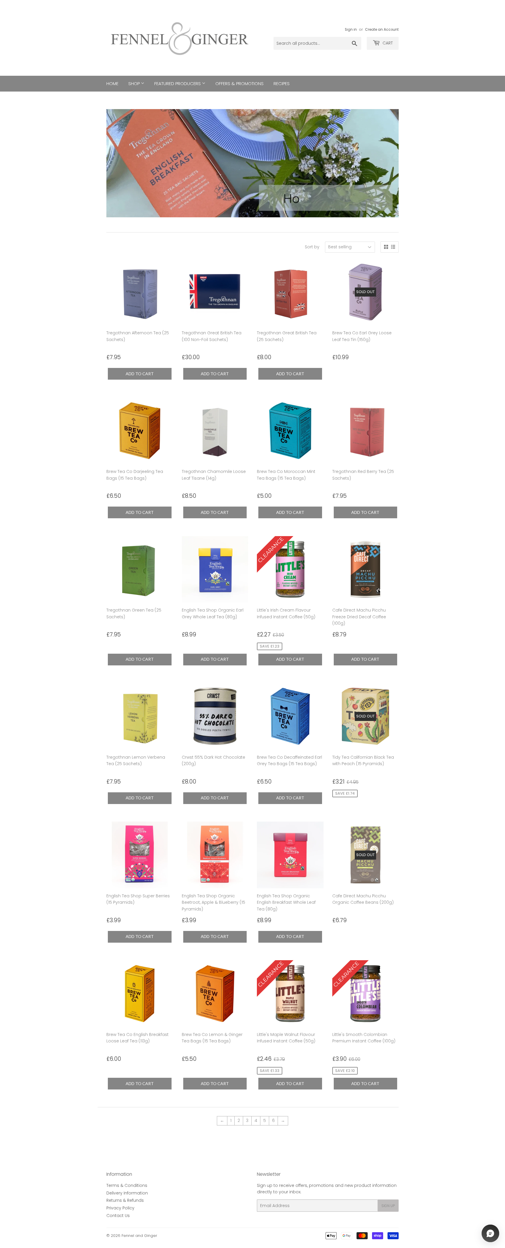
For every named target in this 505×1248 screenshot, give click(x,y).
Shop (134, 83)
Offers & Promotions (239, 83)
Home (112, 83)
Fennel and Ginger (139, 1235)
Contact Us (118, 1215)
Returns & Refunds (125, 1200)
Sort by (312, 247)
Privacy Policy (120, 1208)
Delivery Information (127, 1193)
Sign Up (388, 1205)
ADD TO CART (140, 373)
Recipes (282, 83)
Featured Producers (178, 83)
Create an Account (382, 29)
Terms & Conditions (126, 1185)
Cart (387, 43)
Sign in (351, 29)
